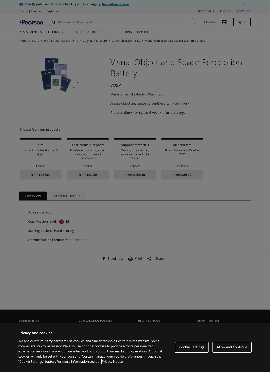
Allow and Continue (232, 347)
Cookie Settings (191, 347)
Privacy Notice (112, 361)
